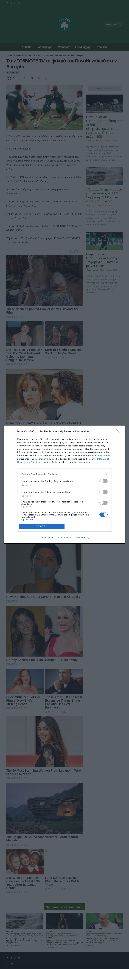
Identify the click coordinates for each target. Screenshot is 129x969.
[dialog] (64, 485)
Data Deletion (46, 537)
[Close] (119, 432)
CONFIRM (42, 526)
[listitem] (64, 474)
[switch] (103, 481)
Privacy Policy (82, 537)
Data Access (64, 537)
